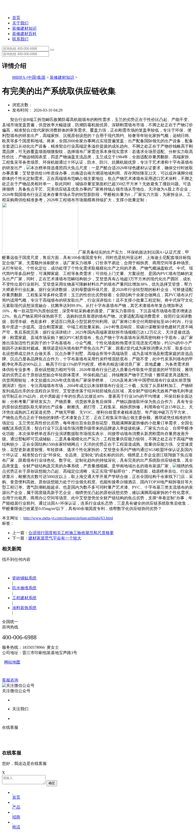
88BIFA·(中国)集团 (28, 77)
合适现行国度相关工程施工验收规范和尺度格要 (71, 533)
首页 (16, 18)
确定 (51, 783)
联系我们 (20, 39)
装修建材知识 (24, 28)
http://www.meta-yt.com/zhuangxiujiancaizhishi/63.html (68, 518)
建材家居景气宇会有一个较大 (54, 538)
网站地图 (12, 662)
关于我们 (20, 23)
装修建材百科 (24, 34)
